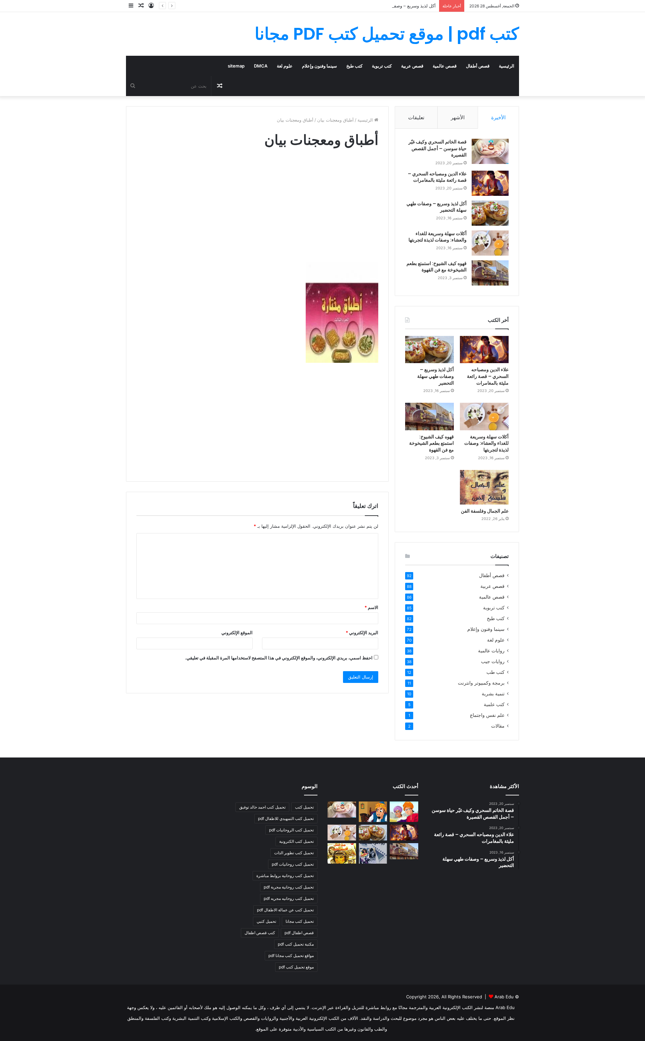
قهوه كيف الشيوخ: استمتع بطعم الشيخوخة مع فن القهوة (436, 266)
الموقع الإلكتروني (237, 632)
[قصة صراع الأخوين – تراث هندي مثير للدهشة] (404, 811)
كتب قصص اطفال (260, 932)
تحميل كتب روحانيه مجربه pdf (289, 898)
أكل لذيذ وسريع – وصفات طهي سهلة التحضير (394, 5)
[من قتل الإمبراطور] (342, 853)
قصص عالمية (445, 66)
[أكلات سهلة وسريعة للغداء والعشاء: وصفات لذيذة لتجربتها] (490, 243)
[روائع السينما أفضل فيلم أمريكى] (373, 853)
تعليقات (416, 117)
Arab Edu (504, 996)
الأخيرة (498, 117)
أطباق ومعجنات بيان (335, 120)
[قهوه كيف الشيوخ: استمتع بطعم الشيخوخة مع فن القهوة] (490, 273)
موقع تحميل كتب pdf (296, 966)
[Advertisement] (257, 212)
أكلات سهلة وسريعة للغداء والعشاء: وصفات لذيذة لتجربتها (437, 237)
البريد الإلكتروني (362, 632)
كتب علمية (494, 704)
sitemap (236, 66)
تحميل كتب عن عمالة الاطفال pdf (285, 909)
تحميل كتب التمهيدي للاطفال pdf (286, 818)
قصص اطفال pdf (299, 932)
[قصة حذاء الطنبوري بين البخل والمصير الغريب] (373, 811)
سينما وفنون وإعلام (319, 66)
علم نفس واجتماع (487, 715)
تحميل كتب (304, 807)
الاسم (371, 607)
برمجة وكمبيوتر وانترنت (481, 683)
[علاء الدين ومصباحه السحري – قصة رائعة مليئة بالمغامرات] (490, 183)
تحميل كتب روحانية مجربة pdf (289, 887)
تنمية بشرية (493, 693)
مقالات (498, 726)
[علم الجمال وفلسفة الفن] (484, 487)
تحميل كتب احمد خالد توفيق (262, 807)
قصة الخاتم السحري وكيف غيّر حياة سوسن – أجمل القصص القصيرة (437, 148)
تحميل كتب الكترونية (296, 841)
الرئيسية (506, 66)
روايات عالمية (491, 650)
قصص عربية (412, 66)
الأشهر (458, 117)
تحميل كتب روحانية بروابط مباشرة (285, 875)
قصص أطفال (477, 66)
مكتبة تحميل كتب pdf (296, 944)
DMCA (260, 66)
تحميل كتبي (266, 921)
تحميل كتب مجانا (300, 921)
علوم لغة (285, 66)
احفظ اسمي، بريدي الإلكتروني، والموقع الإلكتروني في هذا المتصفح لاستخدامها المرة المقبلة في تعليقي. (279, 657)
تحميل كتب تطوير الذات (294, 852)
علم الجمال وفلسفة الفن (485, 511)
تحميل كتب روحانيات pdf (293, 864)
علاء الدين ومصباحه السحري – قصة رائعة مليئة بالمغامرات (437, 177)
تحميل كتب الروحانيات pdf (291, 829)
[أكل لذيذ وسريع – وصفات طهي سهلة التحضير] (490, 213)
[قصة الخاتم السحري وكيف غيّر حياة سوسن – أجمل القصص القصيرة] (490, 151)
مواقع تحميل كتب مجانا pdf (291, 955)
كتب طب (495, 672)
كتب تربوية (382, 66)
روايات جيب (493, 661)
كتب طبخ (354, 66)
